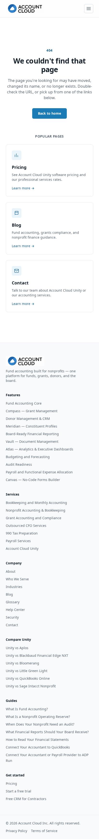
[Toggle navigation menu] (88, 8)
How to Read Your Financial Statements (37, 739)
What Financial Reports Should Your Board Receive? (47, 732)
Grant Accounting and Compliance (33, 518)
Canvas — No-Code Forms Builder (33, 479)
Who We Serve (17, 579)
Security (12, 617)
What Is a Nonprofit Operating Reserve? (38, 716)
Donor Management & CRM (28, 418)
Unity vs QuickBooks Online (28, 678)
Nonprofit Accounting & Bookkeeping (35, 510)
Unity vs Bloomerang (22, 663)
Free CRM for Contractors (26, 798)
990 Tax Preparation (22, 533)
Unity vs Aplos (17, 648)
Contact (12, 625)
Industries (14, 586)
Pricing (11, 783)
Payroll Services (18, 541)
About (10, 571)
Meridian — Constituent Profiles (31, 426)
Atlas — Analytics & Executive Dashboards (39, 449)
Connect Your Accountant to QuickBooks (38, 747)
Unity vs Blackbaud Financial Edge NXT (37, 655)
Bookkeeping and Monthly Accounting (36, 502)
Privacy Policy (16, 830)
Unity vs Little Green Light (26, 670)
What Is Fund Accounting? (27, 709)
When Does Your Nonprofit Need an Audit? (40, 724)
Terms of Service (44, 830)
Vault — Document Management (32, 441)
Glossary (12, 602)
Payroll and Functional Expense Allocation (39, 472)
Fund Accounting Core (24, 403)
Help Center (15, 609)
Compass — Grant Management (31, 411)
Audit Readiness (19, 464)
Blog (9, 594)
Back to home (49, 113)
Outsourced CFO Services (26, 525)
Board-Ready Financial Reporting (32, 434)
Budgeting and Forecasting (28, 456)
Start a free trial (18, 791)
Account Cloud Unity (22, 548)
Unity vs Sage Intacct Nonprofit (31, 686)
